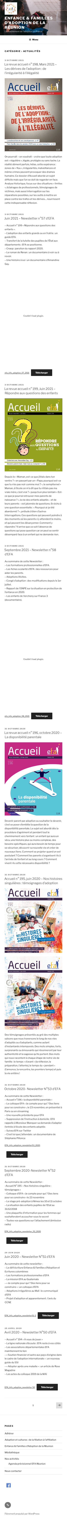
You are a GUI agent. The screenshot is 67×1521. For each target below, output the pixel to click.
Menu (35, 39)
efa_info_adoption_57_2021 (17, 373)
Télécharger (41, 372)
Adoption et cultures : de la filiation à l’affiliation (30, 1439)
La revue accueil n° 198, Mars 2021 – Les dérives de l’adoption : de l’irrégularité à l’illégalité (30, 68)
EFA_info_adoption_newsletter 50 (20, 1387)
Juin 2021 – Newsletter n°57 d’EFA (29, 218)
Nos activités (12, 1458)
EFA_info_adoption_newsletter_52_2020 (23, 1231)
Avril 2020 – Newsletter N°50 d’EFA (30, 1332)
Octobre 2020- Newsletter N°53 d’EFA (32, 1089)
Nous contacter (13, 1471)
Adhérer (9, 1433)
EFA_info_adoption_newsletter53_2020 (22, 1145)
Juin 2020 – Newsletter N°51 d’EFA (29, 1257)
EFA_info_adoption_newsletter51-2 (20, 1315)
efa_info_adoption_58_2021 (17, 716)
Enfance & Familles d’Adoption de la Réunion (29, 23)
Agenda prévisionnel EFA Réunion (26, 1463)
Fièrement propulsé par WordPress (22, 1513)
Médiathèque (12, 1452)
